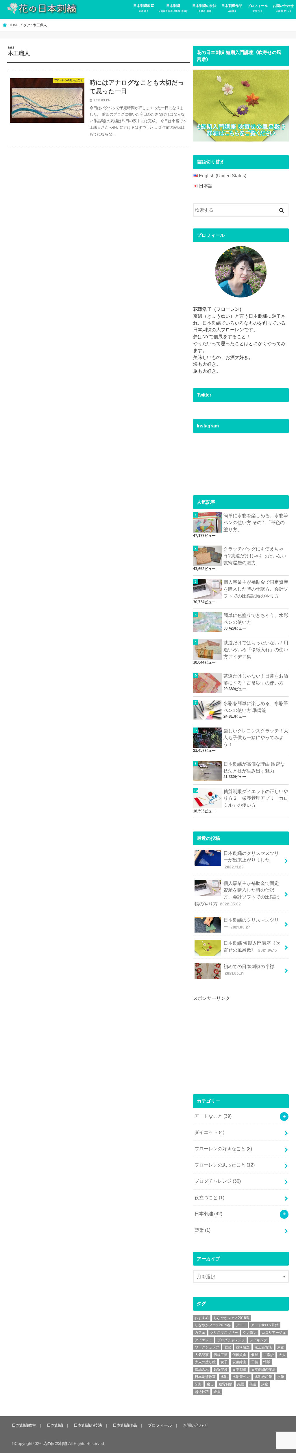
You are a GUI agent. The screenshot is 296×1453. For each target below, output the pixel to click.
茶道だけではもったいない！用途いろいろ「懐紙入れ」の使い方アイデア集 (255, 649)
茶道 (252, 1384)
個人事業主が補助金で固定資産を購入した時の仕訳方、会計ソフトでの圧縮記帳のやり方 (255, 589)
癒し (210, 1384)
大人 (282, 1355)
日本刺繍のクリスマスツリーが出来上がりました (251, 860)
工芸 (254, 1362)
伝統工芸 (220, 1355)
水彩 (224, 1377)
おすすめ (202, 1318)
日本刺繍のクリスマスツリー (251, 923)
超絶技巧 (202, 1392)
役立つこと (209, 1197)
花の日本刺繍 (55, 1443)
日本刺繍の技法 (204, 8)
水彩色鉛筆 (263, 1377)
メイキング (258, 1340)
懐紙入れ (202, 1370)
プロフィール (257, 8)
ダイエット (209, 1132)
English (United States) (222, 175)
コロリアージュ (274, 1333)
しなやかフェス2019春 (213, 1325)
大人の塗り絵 (205, 1362)
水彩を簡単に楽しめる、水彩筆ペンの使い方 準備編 (255, 707)
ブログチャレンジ (218, 1181)
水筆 (280, 1377)
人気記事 (202, 1355)
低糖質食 (239, 1355)
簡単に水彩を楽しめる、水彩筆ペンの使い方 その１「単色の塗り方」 (255, 522)
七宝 (227, 1347)
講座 (264, 1384)
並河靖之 (243, 1347)
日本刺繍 (173, 8)
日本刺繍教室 (143, 8)
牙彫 (198, 1384)
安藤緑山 (239, 1362)
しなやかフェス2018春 (231, 1318)
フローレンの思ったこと (225, 1164)
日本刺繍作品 (231, 8)
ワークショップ (207, 1347)
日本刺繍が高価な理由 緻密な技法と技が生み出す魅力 (254, 767)
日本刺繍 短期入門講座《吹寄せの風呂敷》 (251, 946)
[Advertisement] (236, 1043)
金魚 (217, 1392)
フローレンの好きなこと (223, 1148)
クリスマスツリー (224, 1333)
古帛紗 (268, 1355)
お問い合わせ (283, 8)
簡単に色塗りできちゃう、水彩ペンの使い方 (255, 619)
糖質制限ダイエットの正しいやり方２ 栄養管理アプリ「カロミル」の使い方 (255, 798)
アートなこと (213, 1116)
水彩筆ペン (241, 1377)
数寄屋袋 (220, 1370)
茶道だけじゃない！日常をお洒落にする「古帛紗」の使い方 (255, 679)
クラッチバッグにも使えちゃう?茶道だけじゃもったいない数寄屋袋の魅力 (254, 555)
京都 (280, 1347)
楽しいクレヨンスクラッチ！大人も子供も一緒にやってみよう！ (255, 737)
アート (241, 1325)
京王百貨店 (263, 1347)
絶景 (240, 1384)
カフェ (200, 1333)
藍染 (202, 1230)
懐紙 (266, 1362)
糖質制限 (225, 1384)
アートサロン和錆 (265, 1325)
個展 (254, 1355)
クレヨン (250, 1333)
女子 (224, 1362)
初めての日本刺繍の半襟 (248, 970)
